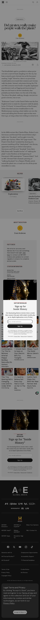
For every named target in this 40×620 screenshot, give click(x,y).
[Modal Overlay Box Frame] (20, 310)
